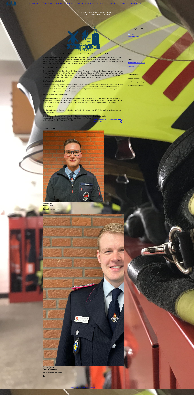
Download (136, 3)
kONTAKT (93, 387)
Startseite (34, 3)
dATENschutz (84, 387)
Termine (124, 3)
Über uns (47, 3)
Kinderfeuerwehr (65, 3)
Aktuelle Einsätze (134, 66)
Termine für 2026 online (136, 63)
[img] (11, 3)
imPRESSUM (74, 387)
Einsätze (101, 3)
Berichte (113, 3)
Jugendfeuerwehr (85, 3)
